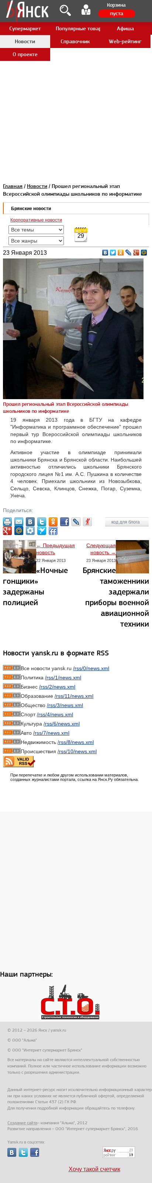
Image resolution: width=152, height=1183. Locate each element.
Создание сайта (22, 1122)
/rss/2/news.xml (57, 687)
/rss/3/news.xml (65, 705)
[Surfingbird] (41, 530)
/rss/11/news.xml (74, 696)
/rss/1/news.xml (63, 677)
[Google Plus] (136, 252)
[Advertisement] (76, 76)
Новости (37, 186)
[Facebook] (64, 521)
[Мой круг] (30, 530)
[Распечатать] (7, 521)
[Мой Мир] (144, 252)
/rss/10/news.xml (77, 751)
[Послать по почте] (18, 521)
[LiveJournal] (128, 252)
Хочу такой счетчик (94, 1169)
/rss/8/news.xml (76, 742)
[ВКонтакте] (105, 252)
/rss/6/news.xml (62, 724)
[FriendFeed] (53, 530)
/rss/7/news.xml (51, 733)
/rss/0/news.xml (91, 668)
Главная (13, 186)
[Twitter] (113, 252)
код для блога (126, 522)
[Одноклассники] (121, 252)
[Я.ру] (87, 521)
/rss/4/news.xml (55, 714)
